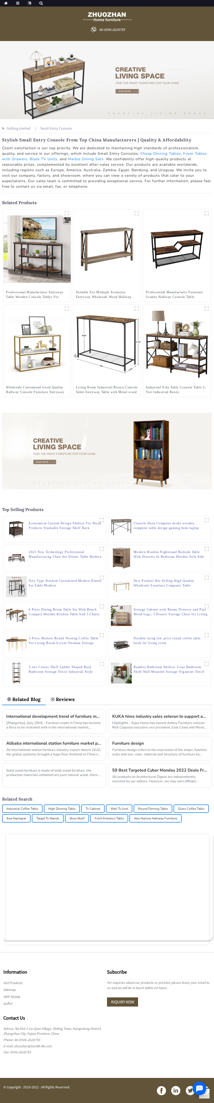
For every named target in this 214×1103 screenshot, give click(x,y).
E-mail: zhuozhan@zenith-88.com (27, 1046)
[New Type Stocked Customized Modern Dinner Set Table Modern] (16, 586)
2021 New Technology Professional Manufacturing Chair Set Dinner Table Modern (65, 554)
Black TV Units (43, 159)
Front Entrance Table (109, 818)
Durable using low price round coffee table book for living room (167, 640)
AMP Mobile (11, 997)
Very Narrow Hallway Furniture (155, 818)
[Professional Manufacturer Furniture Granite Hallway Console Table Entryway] (177, 248)
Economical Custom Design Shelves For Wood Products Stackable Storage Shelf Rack (65, 525)
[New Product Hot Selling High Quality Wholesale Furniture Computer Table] (121, 586)
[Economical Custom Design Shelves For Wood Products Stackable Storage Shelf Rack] (16, 528)
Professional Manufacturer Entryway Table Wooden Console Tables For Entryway (34, 294)
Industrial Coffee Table (22, 809)
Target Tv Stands (47, 818)
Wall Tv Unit (119, 809)
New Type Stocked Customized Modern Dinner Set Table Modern (65, 583)
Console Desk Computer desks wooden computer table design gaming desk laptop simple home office (166, 525)
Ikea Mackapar (16, 818)
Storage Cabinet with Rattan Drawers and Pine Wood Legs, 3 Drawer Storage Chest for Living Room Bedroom (170, 612)
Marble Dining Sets (86, 159)
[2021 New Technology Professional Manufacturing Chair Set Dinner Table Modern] (16, 557)
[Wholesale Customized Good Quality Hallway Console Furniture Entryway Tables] (37, 343)
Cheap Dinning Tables (160, 153)
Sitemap (9, 989)
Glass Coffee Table (191, 809)
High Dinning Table (61, 809)
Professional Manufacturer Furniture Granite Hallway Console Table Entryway (174, 294)
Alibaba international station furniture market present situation (54, 743)
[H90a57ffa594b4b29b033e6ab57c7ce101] (67, 213)
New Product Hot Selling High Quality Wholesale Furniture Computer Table (164, 583)
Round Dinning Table (153, 809)
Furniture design (128, 743)
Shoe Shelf (77, 818)
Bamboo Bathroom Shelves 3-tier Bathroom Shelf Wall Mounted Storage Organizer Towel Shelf (169, 669)
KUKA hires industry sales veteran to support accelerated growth (160, 716)
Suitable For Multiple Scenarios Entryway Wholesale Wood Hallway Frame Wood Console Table (104, 294)
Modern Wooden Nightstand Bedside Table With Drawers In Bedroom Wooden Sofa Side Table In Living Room (169, 554)
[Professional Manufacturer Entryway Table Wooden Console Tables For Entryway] (37, 248)
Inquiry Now (122, 1001)
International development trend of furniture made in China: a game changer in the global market (54, 716)
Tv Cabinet (93, 809)
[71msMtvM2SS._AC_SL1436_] (207, 308)
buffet (7, 1003)
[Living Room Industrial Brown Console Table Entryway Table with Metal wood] (107, 343)
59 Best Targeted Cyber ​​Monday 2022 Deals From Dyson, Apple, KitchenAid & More (160, 770)
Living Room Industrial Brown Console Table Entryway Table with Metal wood (107, 390)
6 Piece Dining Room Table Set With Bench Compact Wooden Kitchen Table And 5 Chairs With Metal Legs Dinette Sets (64, 612)
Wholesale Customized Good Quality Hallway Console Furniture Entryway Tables (35, 390)
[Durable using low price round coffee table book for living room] (121, 643)
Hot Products (12, 983)
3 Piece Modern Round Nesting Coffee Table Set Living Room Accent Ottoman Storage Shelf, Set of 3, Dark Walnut (63, 640)
